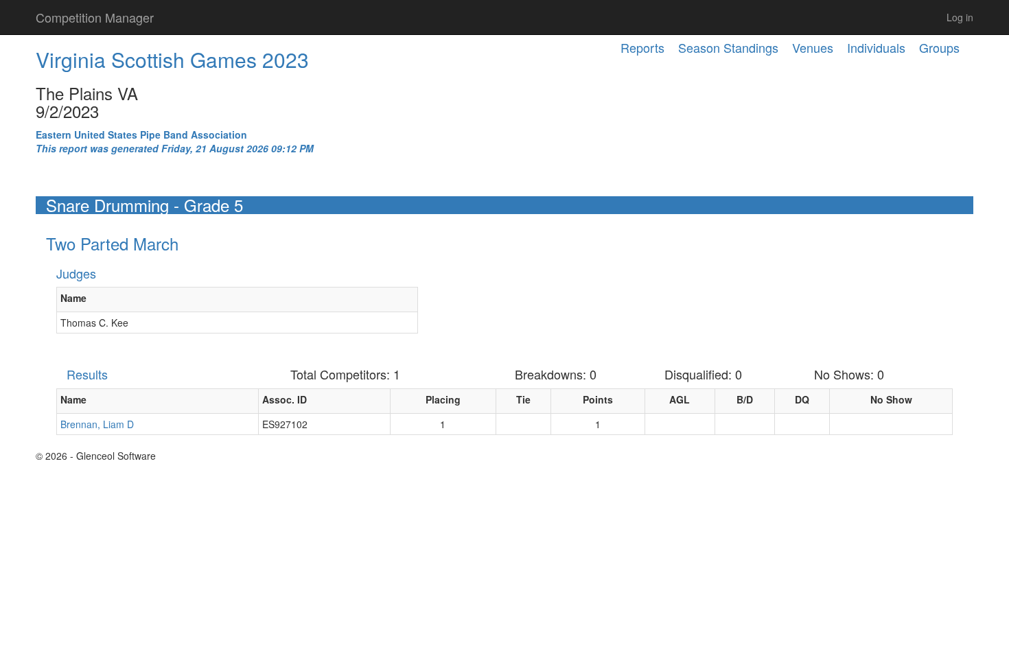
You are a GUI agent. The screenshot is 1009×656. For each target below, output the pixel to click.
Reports (642, 47)
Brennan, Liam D (97, 424)
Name (73, 298)
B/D (745, 399)
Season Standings (728, 47)
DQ (802, 399)
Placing (443, 399)
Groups (939, 47)
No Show (891, 399)
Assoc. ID (284, 399)
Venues (812, 47)
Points (598, 399)
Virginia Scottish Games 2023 (172, 59)
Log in (960, 17)
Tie (523, 399)
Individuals (876, 47)
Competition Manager (95, 17)
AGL (679, 399)
